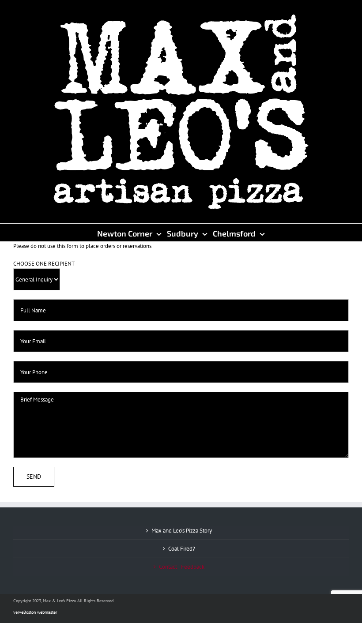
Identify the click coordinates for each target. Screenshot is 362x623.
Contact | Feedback (181, 566)
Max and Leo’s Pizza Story (181, 530)
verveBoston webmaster (35, 612)
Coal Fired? (181, 548)
